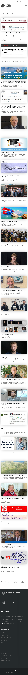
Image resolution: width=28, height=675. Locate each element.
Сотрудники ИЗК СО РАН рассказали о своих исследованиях (13, 544)
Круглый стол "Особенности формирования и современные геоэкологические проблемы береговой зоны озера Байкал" (13, 82)
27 (18, 582)
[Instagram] (13, 671)
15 (21, 581)
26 (16, 582)
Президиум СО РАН (5, 632)
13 (18, 581)
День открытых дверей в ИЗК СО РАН (9, 244)
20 (5, 582)
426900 (14, 623)
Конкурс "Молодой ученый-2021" (7, 334)
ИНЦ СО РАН (3, 633)
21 (7, 582)
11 (14, 581)
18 (26, 581)
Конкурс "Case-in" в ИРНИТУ (7, 313)
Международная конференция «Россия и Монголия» (12, 199)
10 (12, 581)
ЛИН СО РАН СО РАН (5, 651)
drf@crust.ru (7, 625)
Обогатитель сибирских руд (7, 131)
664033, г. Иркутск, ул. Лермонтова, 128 (13, 621)
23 (11, 582)
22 (9, 582)
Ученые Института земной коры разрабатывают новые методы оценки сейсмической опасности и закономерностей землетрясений (14, 478)
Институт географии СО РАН (7, 637)
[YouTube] (15, 671)
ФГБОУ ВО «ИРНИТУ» (5, 660)
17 (25, 581)
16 (23, 581)
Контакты (19, 1)
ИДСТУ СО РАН (4, 640)
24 (12, 582)
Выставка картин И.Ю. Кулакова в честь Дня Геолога (11, 290)
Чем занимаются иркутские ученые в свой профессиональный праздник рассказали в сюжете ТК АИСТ (13, 547)
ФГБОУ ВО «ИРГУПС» (5, 662)
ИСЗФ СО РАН (4, 644)
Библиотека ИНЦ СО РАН (6, 655)
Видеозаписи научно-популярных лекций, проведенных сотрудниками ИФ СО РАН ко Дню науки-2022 (12, 567)
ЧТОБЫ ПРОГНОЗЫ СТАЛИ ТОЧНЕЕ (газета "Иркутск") (12, 475)
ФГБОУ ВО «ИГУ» (4, 658)
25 (14, 582)
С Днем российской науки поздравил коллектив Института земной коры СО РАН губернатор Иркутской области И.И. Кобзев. (13, 525)
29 (21, 582)
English (24, 1)
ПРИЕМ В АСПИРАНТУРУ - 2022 (7, 152)
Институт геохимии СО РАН (6, 639)
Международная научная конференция (9, 221)
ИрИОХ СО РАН (4, 650)
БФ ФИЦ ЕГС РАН (4, 653)
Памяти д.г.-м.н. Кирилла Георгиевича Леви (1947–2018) (12, 498)
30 (23, 582)
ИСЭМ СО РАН (4, 642)
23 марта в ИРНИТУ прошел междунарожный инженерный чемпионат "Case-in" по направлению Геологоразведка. (13, 315)
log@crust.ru (12, 625)
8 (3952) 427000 (9, 623)
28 (19, 582)
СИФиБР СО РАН (4, 635)
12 (16, 581)
